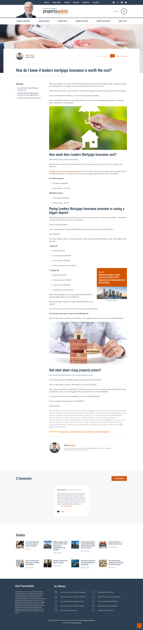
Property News (62, 21)
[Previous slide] (106, 300)
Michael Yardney (56, 2)
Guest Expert (30, 55)
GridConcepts (77, 623)
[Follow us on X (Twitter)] (118, 2)
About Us (46, 2)
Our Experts (76, 2)
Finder (91, 411)
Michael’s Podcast (44, 21)
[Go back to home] (55, 11)
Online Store (86, 2)
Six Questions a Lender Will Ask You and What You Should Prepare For (84, 432)
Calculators (96, 2)
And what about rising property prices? (29, 98)
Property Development (103, 21)
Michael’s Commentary (23, 21)
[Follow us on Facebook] (114, 2)
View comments (121, 56)
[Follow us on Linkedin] (122, 2)
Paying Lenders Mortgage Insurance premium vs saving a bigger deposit (28, 94)
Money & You (122, 21)
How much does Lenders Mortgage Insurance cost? (27, 89)
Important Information (89, 620)
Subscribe (67, 2)
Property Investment (82, 21)
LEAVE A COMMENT (119, 478)
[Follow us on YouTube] (126, 2)
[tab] (108, 300)
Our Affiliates (60, 586)
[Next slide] (117, 300)
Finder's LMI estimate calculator (65, 171)
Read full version (66, 506)
